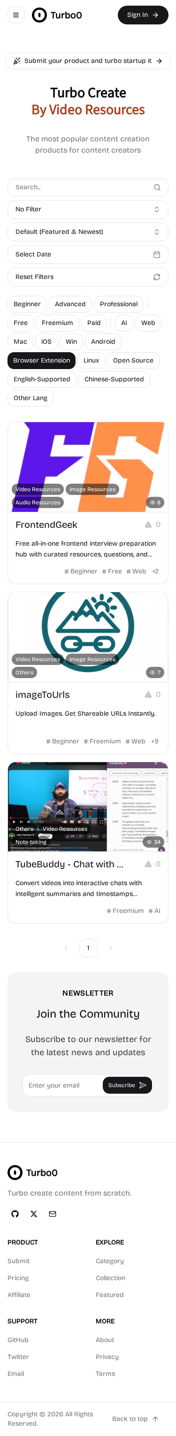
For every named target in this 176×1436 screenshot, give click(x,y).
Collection (110, 1278)
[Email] (52, 1213)
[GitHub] (15, 1213)
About (105, 1340)
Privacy (107, 1357)
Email (16, 1374)
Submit (19, 1261)
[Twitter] (33, 1213)
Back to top (130, 1419)
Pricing (18, 1278)
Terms (105, 1374)
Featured (110, 1295)
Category (110, 1261)
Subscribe (121, 1085)
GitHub (18, 1340)
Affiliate (19, 1295)
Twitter (18, 1357)
